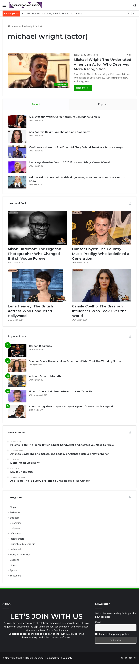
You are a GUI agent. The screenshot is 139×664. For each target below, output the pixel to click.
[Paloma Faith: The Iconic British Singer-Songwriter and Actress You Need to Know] (17, 182)
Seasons (14, 559)
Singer (13, 565)
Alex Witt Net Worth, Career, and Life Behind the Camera (64, 116)
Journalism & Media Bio (22, 544)
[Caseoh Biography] (17, 350)
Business (14, 517)
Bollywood (15, 512)
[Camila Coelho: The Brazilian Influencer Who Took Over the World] (101, 285)
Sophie (79, 55)
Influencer (15, 533)
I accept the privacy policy (113, 634)
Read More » (83, 87)
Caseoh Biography (40, 346)
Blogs (13, 507)
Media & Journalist (20, 554)
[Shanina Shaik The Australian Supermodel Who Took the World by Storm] (17, 365)
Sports (13, 570)
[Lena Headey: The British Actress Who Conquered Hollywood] (37, 285)
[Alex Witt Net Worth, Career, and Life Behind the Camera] (17, 121)
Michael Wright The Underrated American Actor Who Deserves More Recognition (102, 64)
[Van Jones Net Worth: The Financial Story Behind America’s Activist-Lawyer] (17, 151)
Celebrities (15, 523)
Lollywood (15, 549)
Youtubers (15, 575)
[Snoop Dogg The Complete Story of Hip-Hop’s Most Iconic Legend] (17, 411)
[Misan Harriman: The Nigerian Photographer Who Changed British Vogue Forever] (37, 228)
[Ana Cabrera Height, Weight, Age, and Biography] (17, 136)
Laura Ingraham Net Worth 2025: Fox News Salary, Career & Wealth (70, 162)
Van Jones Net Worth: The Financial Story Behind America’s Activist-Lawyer (76, 147)
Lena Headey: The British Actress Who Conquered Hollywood (30, 311)
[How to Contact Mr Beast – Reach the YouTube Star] (17, 396)
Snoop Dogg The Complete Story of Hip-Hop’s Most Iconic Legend (71, 406)
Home (13, 26)
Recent (36, 104)
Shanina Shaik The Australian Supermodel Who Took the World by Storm (75, 361)
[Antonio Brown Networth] (17, 381)
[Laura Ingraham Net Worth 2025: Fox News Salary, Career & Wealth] (17, 167)
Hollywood (15, 528)
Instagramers (17, 538)
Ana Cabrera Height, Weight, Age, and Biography (59, 132)
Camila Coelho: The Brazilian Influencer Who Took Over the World (99, 311)
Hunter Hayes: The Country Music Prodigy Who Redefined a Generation (100, 254)
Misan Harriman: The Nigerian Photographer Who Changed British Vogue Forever (34, 254)
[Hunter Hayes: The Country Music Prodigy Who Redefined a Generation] (101, 228)
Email (98, 622)
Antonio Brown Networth (45, 376)
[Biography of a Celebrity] (25, 5)
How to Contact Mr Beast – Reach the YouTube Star (61, 391)
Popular (102, 104)
